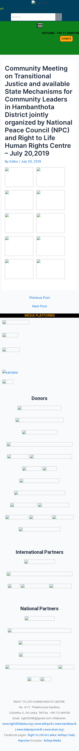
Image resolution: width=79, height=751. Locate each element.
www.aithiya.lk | (44, 723)
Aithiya (62, 735)
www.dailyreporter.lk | (30, 729)
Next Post (39, 306)
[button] (39, 25)
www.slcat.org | (54, 729)
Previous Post (39, 297)
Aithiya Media (52, 740)
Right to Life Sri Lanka (42, 735)
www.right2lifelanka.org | (18, 723)
